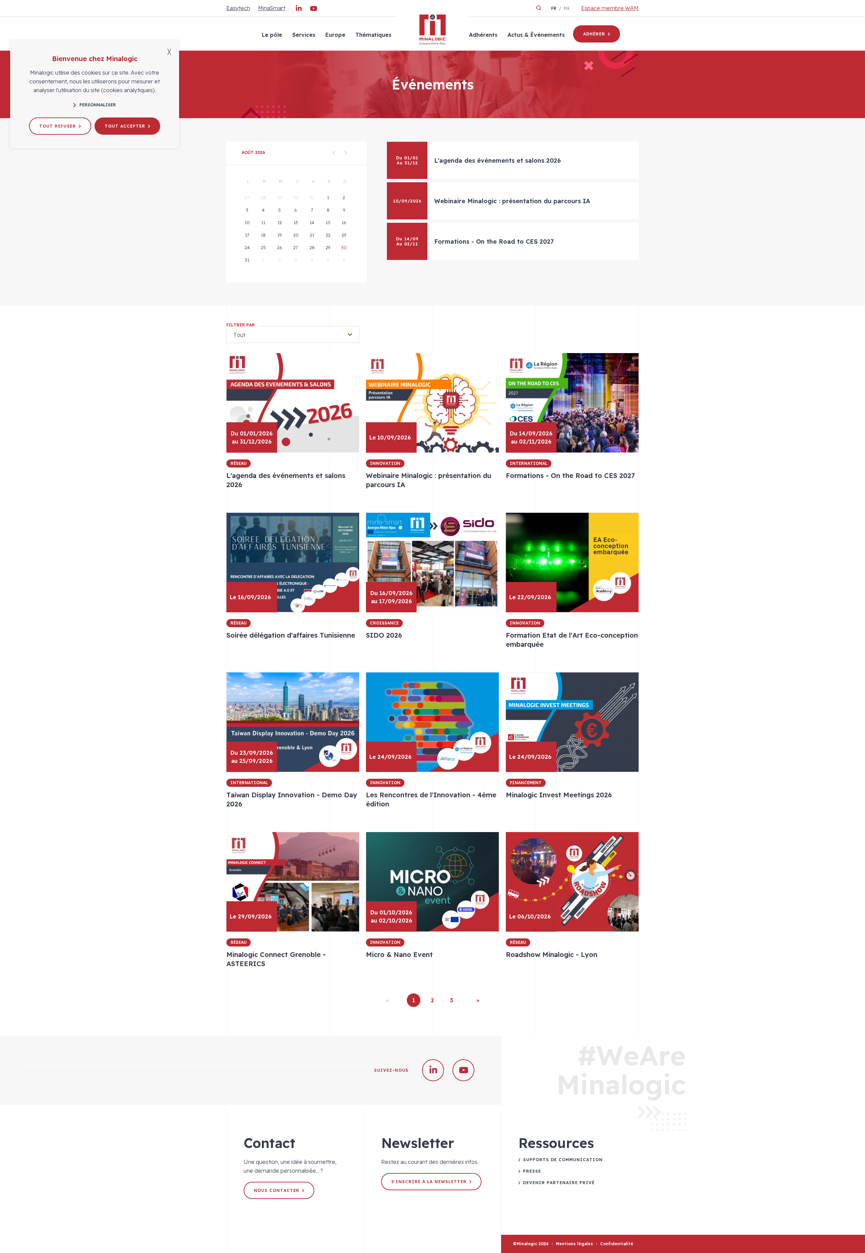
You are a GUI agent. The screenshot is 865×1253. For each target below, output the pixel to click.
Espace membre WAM (610, 8)
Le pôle (272, 34)
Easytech (238, 8)
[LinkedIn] (298, 9)
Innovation (385, 463)
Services (303, 34)
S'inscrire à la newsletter (429, 1181)
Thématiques (373, 34)
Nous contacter (276, 1190)
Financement (526, 782)
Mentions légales (574, 1243)
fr (554, 8)
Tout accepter (125, 126)
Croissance (384, 622)
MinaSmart (271, 8)
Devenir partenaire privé (559, 1182)
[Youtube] (313, 9)
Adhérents (483, 34)
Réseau (238, 463)
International (528, 463)
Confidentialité (616, 1243)
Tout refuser (57, 126)
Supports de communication (563, 1159)
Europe (335, 34)
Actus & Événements (536, 34)
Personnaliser (97, 104)
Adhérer (594, 33)
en (566, 8)
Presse (532, 1171)
